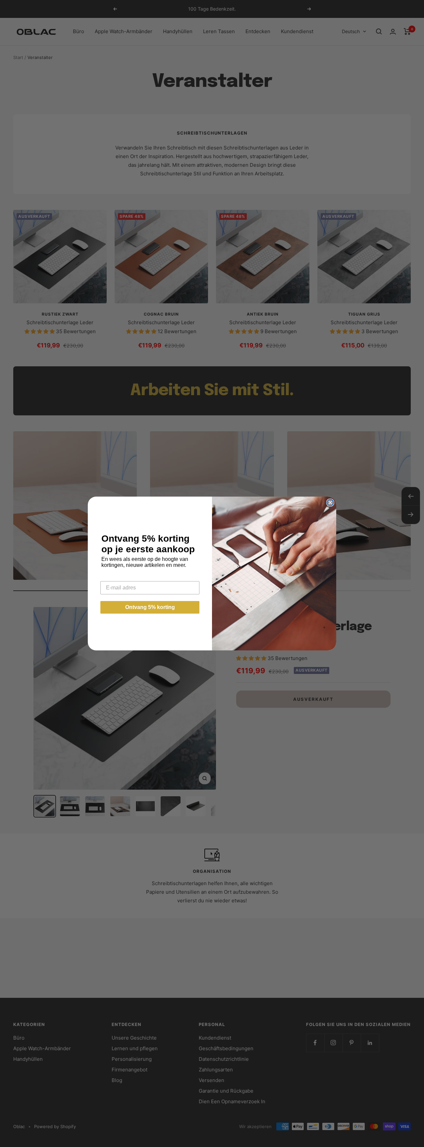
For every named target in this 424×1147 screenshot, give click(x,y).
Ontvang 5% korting (150, 607)
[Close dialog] (330, 502)
